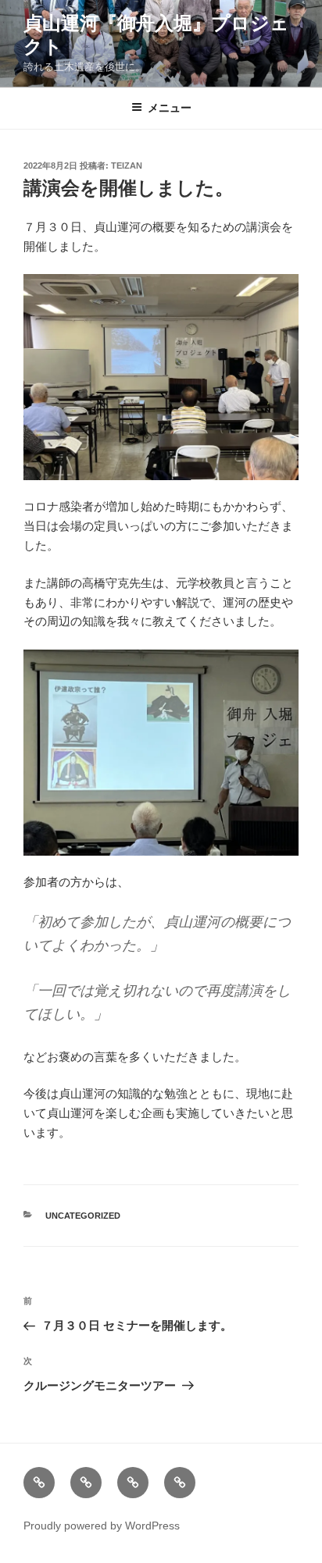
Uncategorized (82, 1215)
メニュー (169, 107)
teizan (126, 165)
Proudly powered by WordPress (101, 1525)
